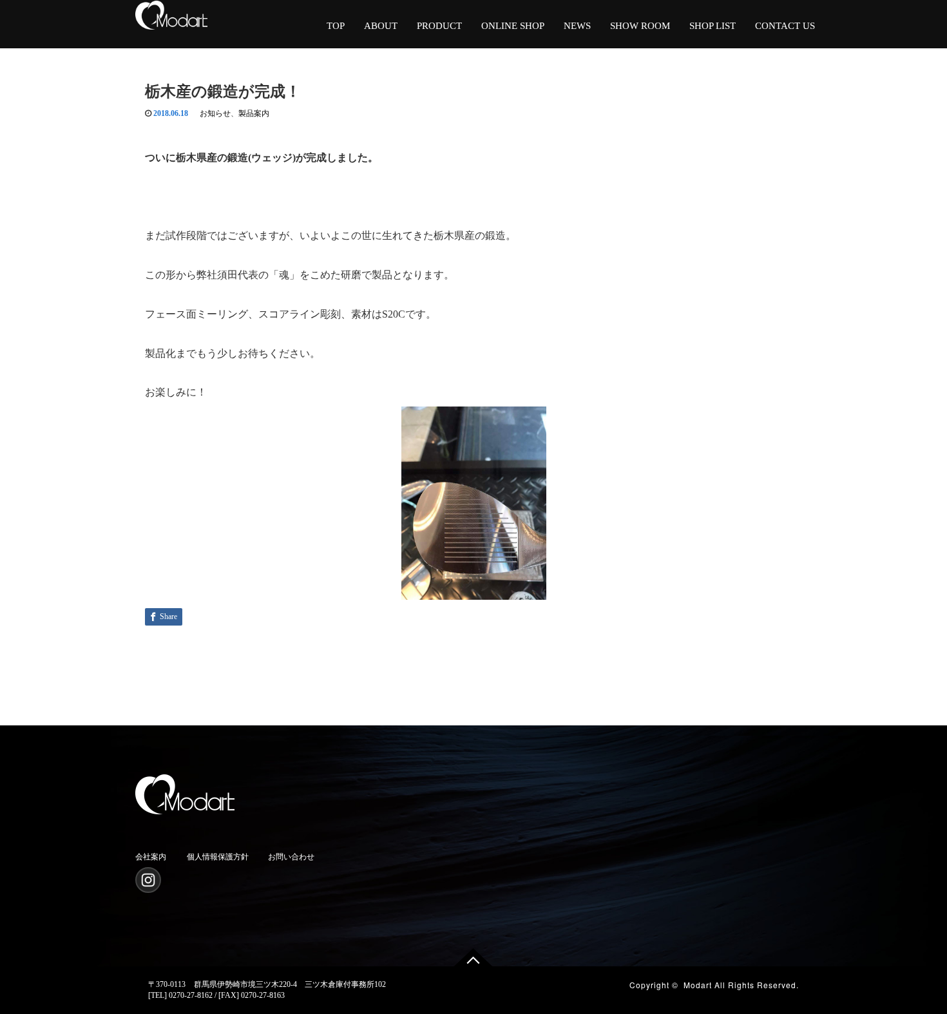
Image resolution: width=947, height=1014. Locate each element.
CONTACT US (785, 26)
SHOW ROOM (640, 26)
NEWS (577, 26)
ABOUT (380, 26)
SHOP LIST (712, 26)
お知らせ (215, 113)
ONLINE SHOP (512, 26)
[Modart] (184, 791)
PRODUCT (439, 26)
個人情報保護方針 (218, 856)
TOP (336, 26)
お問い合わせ (291, 856)
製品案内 (253, 113)
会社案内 (150, 856)
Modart (698, 984)
